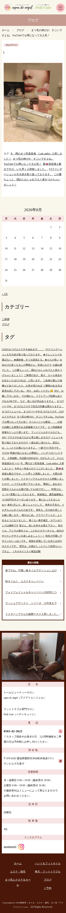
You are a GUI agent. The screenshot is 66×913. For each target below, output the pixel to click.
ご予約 (48, 888)
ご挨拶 (6, 319)
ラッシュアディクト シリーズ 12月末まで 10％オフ (34, 603)
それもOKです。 (10, 401)
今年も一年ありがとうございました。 (34, 468)
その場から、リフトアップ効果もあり (42, 396)
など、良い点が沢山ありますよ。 (38, 401)
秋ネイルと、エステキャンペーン (24, 581)
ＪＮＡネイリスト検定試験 (26, 551)
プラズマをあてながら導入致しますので (28, 437)
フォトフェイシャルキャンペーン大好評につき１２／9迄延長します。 (34, 592)
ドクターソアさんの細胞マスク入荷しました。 (32, 614)
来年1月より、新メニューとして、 (25, 504)
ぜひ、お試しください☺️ (39, 390)
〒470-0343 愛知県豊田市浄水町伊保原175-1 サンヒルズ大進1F (29, 761)
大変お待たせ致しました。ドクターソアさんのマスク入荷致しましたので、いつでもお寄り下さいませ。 (33, 478)
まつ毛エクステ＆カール (18, 882)
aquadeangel (10, 846)
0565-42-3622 (13, 731)
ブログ (20, 30)
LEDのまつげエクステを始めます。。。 (23, 349)
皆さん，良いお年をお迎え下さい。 (38, 525)
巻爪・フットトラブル (47, 871)
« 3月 (5, 294)
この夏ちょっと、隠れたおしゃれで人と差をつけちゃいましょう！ (33, 179)
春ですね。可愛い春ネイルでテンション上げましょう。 (34, 570)
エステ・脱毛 (17, 871)
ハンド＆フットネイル (47, 863)
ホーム (6, 30)
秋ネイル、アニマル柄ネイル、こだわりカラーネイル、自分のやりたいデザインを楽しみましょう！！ (33, 530)
